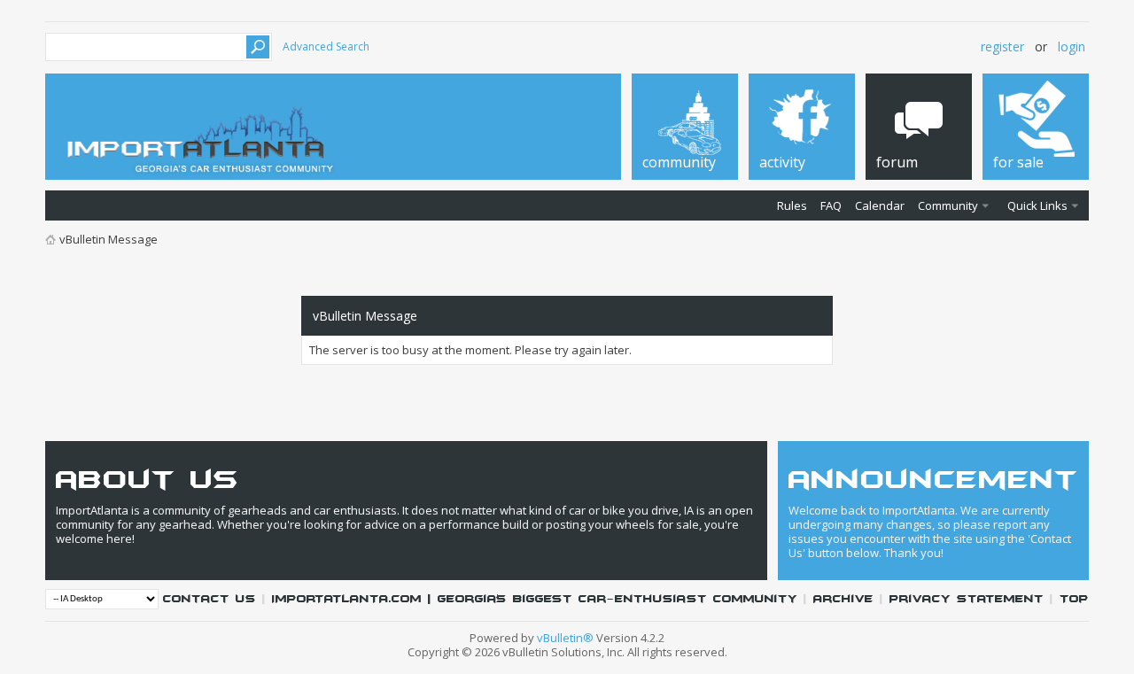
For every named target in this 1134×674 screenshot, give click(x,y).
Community (948, 205)
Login (1071, 46)
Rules (792, 205)
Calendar (880, 205)
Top (1074, 599)
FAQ (831, 205)
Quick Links (1037, 205)
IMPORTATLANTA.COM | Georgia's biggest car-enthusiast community (534, 599)
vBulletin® (565, 638)
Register (1002, 46)
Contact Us (209, 599)
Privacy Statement (966, 599)
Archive (843, 599)
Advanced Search (326, 46)
